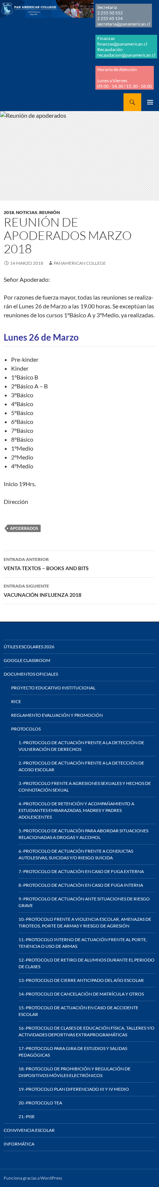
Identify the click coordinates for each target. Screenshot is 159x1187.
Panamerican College (80, 263)
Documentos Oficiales (31, 674)
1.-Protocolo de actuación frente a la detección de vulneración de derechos (81, 746)
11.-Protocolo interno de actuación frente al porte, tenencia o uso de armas (82, 943)
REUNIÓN (49, 212)
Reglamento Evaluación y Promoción (57, 715)
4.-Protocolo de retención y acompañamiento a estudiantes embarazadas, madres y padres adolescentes (76, 810)
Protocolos (26, 729)
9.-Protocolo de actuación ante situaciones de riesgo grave (84, 902)
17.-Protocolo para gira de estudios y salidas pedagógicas (72, 1052)
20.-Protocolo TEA (40, 1103)
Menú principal (150, 102)
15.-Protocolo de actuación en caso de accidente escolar (78, 1011)
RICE (16, 701)
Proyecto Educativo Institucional (53, 688)
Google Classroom (27, 660)
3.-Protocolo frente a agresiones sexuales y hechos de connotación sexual (84, 786)
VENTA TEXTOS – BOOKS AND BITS (46, 563)
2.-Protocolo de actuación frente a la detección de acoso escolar (81, 766)
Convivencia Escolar (29, 1130)
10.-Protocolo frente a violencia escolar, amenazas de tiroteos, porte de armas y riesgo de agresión (84, 922)
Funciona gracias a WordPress (33, 1178)
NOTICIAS (26, 212)
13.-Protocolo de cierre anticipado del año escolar (81, 980)
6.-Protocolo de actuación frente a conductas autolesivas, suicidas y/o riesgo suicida (75, 854)
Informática (19, 1144)
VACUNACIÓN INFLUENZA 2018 (42, 590)
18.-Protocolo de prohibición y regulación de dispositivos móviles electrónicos (74, 1072)
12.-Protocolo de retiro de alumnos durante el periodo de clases (86, 963)
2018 (9, 212)
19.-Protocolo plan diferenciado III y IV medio (73, 1089)
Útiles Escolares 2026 (29, 646)
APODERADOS (24, 528)
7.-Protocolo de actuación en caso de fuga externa (81, 871)
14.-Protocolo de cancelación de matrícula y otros (81, 994)
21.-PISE (26, 1116)
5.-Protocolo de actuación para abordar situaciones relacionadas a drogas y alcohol (83, 834)
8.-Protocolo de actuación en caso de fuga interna (80, 885)
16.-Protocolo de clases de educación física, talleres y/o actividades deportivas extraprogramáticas (86, 1031)
